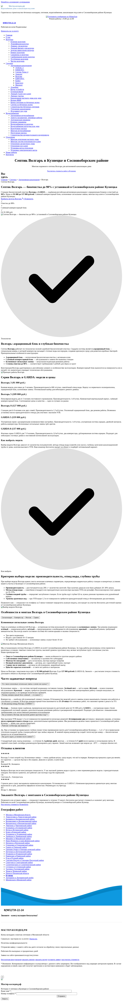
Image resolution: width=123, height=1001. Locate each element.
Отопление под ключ (19, 146)
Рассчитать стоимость (10, 804)
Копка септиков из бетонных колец (25, 102)
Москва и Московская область (18, 815)
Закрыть (5, 999)
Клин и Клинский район (16, 832)
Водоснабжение (12, 113)
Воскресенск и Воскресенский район (21, 823)
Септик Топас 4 (21, 72)
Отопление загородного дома (23, 144)
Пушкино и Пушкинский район (19, 854)
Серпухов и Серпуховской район (19, 862)
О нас (8, 37)
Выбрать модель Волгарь (11, 199)
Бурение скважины (18, 122)
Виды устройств (17, 89)
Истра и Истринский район (17, 830)
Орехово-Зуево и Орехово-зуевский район (23, 849)
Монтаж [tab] (28, 617)
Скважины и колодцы (20, 55)
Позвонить (28, 199)
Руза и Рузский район (15, 858)
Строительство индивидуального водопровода (30, 135)
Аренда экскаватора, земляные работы (26, 118)
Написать (33, 939)
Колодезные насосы (19, 128)
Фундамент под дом (19, 111)
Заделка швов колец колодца (22, 50)
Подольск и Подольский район (18, 852)
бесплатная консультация (11, 960)
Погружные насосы (19, 133)
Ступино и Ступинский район (18, 867)
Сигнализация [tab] (7, 617)
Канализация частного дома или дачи (26, 98)
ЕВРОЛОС (19, 79)
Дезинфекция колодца (20, 44)
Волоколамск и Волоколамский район (21, 821)
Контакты (10, 155)
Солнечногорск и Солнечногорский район (23, 865)
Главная (9, 35)
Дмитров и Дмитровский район (19, 826)
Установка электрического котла (24, 150)
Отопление (10, 137)
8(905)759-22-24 (9, 23)
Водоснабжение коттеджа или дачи (25, 126)
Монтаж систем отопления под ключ (26, 142)
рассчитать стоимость (70, 960)
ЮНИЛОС (19, 70)
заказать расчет (41, 960)
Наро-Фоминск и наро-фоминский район (23, 841)
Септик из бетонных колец (22, 105)
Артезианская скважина (20, 120)
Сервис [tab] (36, 617)
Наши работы (11, 152)
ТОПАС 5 (19, 68)
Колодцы (9, 39)
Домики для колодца (19, 46)
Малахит (19, 85)
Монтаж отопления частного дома (25, 139)
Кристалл (19, 83)
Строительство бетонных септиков (25, 107)
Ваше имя (5, 991)
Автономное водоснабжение (22, 115)
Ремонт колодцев (18, 52)
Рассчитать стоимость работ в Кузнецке (61, 171)
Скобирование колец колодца (23, 57)
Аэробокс (14, 87)
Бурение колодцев (18, 42)
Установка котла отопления (22, 148)
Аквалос (18, 74)
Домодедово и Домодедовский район (21, 817)
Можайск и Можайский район (18, 839)
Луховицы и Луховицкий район (19, 834)
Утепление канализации (21, 109)
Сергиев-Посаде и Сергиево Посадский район (25, 860)
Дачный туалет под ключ (21, 94)
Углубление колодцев (19, 59)
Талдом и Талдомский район (17, 869)
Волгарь (18, 76)
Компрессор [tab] (18, 617)
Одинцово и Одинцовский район (19, 845)
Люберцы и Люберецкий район (19, 836)
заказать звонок (28, 960)
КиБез (17, 81)
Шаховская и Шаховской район (18, 880)
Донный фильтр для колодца (22, 48)
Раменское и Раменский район (18, 856)
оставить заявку (54, 960)
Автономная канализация (21, 66)
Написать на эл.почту (10, 31)
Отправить (61, 996)
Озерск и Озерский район (16, 847)
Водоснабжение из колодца (22, 124)
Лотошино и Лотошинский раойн (20, 878)
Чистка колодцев (17, 61)
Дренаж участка (17, 96)
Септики (9, 63)
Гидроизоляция (17, 92)
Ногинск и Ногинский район (18, 843)
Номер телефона (8, 994)
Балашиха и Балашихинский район (20, 819)
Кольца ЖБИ (16, 100)
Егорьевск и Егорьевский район (19, 828)
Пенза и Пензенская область (17, 873)
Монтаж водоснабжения (21, 131)
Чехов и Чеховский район (16, 871)
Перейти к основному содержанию (15, 2)
